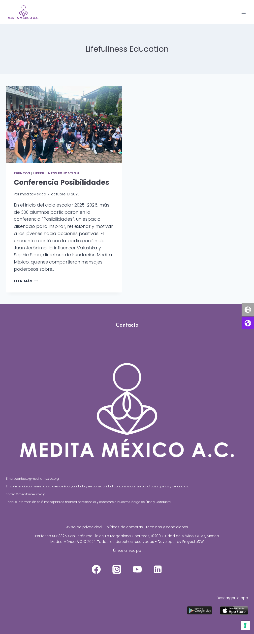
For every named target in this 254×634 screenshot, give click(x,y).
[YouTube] (137, 569)
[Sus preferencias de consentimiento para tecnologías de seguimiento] (245, 625)
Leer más (26, 281)
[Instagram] (117, 569)
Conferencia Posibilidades (61, 182)
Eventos (22, 173)
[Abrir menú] (243, 12)
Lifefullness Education (56, 173)
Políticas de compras (123, 527)
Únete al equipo (127, 550)
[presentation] (64, 124)
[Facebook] (96, 569)
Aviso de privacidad (84, 527)
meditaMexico (33, 194)
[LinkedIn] (158, 569)
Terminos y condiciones (167, 527)
